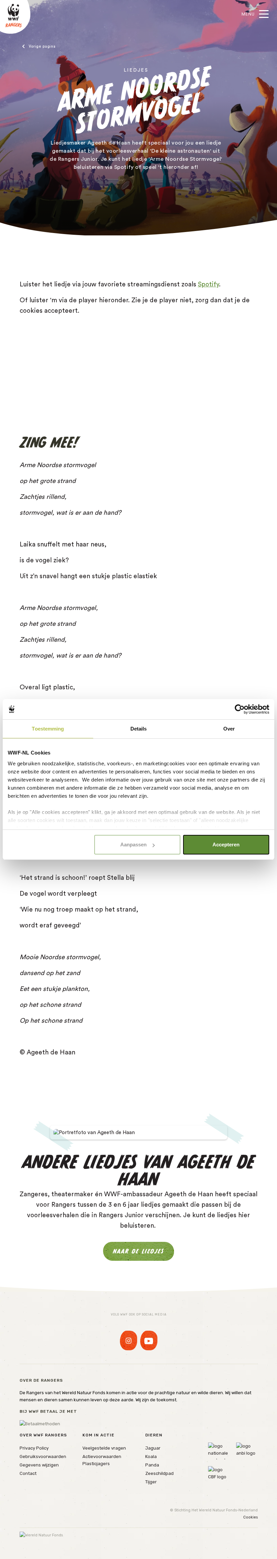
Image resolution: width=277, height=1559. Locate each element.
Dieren (153, 1435)
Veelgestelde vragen (104, 1448)
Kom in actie (98, 1435)
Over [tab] (229, 729)
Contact (28, 1473)
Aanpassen (133, 844)
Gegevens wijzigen (39, 1464)
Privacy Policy (34, 1448)
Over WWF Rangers (43, 1435)
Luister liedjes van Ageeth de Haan (59, 46)
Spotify (208, 284)
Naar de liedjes (138, 1251)
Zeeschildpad (159, 1473)
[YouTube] (148, 1340)
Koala (151, 1456)
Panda (152, 1464)
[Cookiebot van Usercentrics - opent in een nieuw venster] (239, 709)
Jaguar (152, 1448)
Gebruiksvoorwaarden (43, 1456)
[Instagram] (128, 1340)
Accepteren (226, 844)
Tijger (151, 1481)
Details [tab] (138, 729)
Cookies (250, 1517)
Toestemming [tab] (48, 729)
